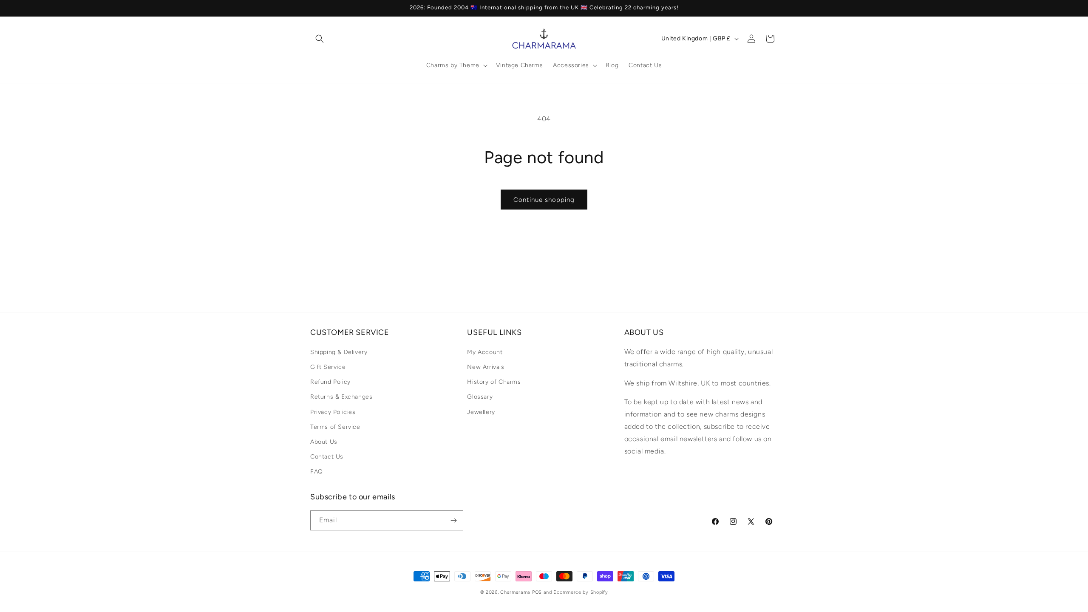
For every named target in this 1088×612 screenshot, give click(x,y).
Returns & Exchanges (341, 397)
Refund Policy (330, 382)
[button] (319, 38)
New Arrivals (485, 367)
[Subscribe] (453, 520)
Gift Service (328, 367)
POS (537, 592)
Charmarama (515, 592)
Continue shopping (544, 200)
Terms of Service (335, 427)
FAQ (316, 472)
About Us (323, 441)
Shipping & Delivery (338, 352)
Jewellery (481, 412)
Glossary (480, 397)
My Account (484, 352)
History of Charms (494, 382)
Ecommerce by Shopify (580, 592)
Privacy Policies (333, 412)
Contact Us (326, 457)
